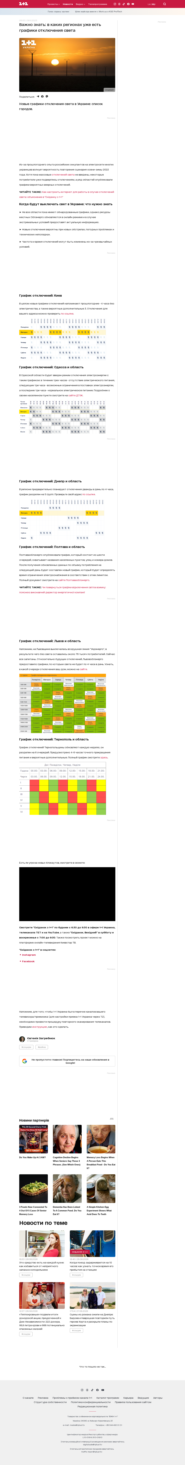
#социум (26, 1047)
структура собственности (50, 1402)
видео (80, 4)
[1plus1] (23, 3)
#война (42, 1047)
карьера (128, 1397)
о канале (28, 1397)
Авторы (157, 1397)
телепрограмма (97, 4)
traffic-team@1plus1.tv (91, 1452)
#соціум (26, 1275)
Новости (68, 4)
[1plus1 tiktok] (92, 1390)
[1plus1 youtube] (102, 1390)
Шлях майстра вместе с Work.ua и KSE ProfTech (98, 11)
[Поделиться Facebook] (42, 96)
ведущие (143, 1397)
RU (153, 4)
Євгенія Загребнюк (41, 1038)
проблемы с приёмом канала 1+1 (72, 1397)
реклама (43, 1397)
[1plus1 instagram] (82, 1390)
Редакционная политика (93, 1406)
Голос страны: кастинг (58, 11)
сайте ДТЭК (75, 395)
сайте (83, 669)
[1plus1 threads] (87, 1390)
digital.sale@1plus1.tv (92, 1444)
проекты (52, 4)
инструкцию (39, 1026)
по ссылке (67, 313)
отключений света (63, 174)
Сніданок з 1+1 (80, 1252)
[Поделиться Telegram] (38, 96)
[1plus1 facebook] (97, 1390)
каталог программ (108, 1397)
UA (149, 4)
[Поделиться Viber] (47, 96)
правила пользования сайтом (133, 1402)
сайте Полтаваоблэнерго (73, 580)
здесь (104, 757)
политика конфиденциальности (91, 1402)
